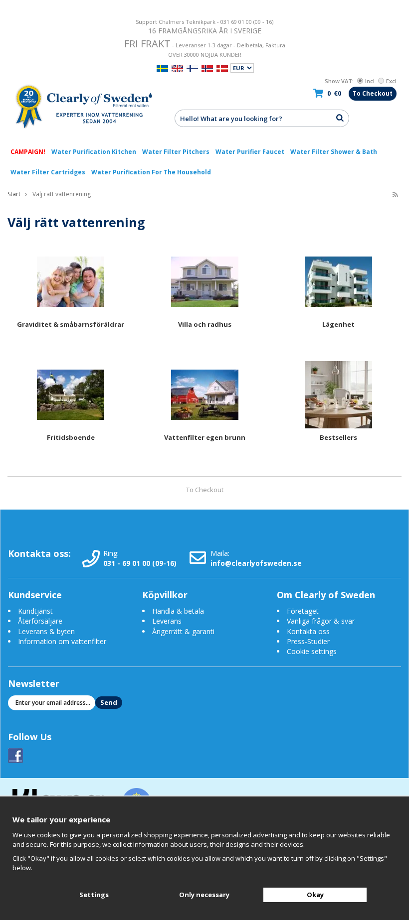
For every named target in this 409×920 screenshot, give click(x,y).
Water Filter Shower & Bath (333, 151)
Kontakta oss (308, 631)
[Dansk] (222, 67)
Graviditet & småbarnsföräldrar (70, 324)
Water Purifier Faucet (249, 151)
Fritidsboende (71, 437)
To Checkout (373, 93)
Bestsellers (338, 437)
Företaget (303, 611)
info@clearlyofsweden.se (256, 563)
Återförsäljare (40, 621)
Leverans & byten (46, 631)
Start (13, 194)
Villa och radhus (204, 324)
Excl (391, 81)
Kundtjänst (35, 611)
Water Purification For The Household (151, 172)
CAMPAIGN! (27, 151)
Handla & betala (178, 611)
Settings (94, 894)
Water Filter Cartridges (47, 172)
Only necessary (204, 894)
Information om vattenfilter (62, 641)
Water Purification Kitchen (93, 151)
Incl (370, 81)
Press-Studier (308, 641)
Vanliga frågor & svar (321, 621)
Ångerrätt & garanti (183, 631)
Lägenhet (338, 324)
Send (108, 702)
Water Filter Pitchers (175, 151)
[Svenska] (162, 67)
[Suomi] (192, 67)
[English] (177, 67)
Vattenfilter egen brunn (204, 437)
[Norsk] (207, 67)
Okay (315, 894)
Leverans (167, 621)
